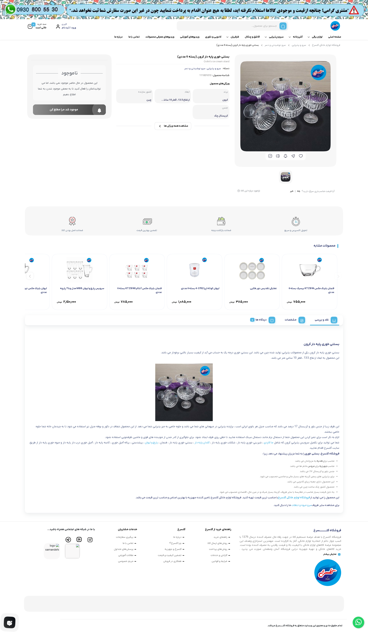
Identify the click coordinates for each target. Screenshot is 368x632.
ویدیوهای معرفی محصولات (159, 37)
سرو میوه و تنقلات (301, 505)
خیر (291, 191)
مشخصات (291, 320)
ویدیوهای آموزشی (189, 37)
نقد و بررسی (322, 320)
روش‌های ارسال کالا (217, 543)
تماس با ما (134, 37)
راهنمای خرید (220, 537)
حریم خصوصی (125, 561)
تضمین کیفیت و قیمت (170, 555)
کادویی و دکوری (213, 37)
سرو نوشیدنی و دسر (275, 45)
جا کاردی (268, 442)
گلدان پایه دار (202, 442)
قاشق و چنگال (252, 37)
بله (298, 191)
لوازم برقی (317, 37)
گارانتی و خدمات (219, 555)
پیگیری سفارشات (124, 537)
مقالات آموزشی (125, 555)
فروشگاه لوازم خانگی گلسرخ (326, 45)
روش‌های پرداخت (218, 549)
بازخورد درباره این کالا (250, 190)
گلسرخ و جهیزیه (173, 549)
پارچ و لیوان (151, 442)
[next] (30, 276)
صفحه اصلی (334, 37)
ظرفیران (235, 37)
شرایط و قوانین (219, 561)
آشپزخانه (298, 37)
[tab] (324, 319)
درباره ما (118, 37)
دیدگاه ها (261, 320)
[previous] (337, 276)
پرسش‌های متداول (123, 549)
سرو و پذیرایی (276, 37)
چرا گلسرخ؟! (175, 543)
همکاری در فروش (172, 561)
